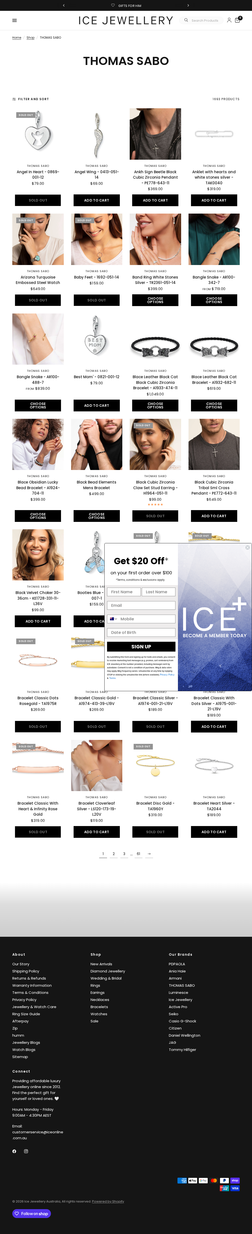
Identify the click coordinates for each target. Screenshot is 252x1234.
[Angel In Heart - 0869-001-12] (38, 134)
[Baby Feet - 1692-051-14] (97, 239)
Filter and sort (33, 99)
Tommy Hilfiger (182, 1049)
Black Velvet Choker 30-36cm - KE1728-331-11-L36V (38, 598)
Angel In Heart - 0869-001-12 (38, 174)
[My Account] (229, 20)
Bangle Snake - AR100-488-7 (38, 379)
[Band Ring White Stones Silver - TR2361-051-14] (155, 239)
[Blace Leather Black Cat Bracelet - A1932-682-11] (214, 339)
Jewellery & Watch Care (34, 1006)
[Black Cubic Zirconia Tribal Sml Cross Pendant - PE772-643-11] (214, 444)
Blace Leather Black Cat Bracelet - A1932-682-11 (214, 379)
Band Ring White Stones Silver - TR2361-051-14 (155, 280)
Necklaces (100, 999)
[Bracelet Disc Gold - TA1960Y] (155, 765)
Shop (30, 37)
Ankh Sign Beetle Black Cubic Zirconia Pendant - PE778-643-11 (155, 177)
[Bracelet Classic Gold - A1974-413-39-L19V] (97, 660)
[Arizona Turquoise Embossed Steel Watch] (38, 239)
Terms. (112, 678)
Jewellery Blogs (26, 1042)
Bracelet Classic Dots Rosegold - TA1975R (38, 700)
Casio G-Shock (182, 1021)
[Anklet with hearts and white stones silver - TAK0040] (214, 134)
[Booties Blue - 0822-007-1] (97, 555)
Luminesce (178, 992)
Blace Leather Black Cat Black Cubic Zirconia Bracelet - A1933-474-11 (155, 382)
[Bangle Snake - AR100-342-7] (214, 239)
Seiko (173, 1013)
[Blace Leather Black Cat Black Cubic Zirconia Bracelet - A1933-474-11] (155, 339)
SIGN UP (141, 646)
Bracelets (99, 1006)
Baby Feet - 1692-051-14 (96, 277)
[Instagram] (29, 1151)
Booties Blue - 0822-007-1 (97, 595)
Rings (95, 985)
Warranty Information (32, 985)
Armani (175, 978)
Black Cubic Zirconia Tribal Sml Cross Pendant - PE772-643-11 (213, 488)
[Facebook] (17, 1151)
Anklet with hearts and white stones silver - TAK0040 (214, 177)
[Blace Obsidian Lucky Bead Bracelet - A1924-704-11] (38, 444)
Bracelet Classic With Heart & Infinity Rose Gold (37, 809)
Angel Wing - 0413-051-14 (97, 174)
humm (18, 1035)
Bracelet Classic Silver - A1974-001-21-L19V (155, 700)
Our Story (20, 964)
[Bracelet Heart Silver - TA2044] (214, 765)
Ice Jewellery (180, 999)
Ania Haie (177, 971)
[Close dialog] (247, 547)
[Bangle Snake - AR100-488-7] (38, 339)
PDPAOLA (177, 964)
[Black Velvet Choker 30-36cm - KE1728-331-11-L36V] (38, 555)
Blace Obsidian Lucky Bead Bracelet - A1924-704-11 (38, 488)
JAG (172, 1042)
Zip (15, 1028)
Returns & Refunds (29, 978)
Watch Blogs (23, 1049)
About (18, 954)
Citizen (175, 1028)
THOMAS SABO (38, 166)
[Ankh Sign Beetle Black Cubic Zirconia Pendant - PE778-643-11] (155, 134)
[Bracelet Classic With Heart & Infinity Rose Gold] (38, 765)
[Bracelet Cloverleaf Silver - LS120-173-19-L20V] (97, 765)
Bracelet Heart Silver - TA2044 (214, 806)
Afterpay (20, 1021)
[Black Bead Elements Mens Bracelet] (97, 444)
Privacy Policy (24, 999)
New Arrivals (101, 964)
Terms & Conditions (30, 992)
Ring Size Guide (26, 1013)
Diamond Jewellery (108, 971)
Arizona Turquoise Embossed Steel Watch (38, 280)
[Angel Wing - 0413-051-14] (97, 134)
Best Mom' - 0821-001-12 (96, 376)
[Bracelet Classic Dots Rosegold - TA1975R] (38, 660)
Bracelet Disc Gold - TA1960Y (155, 806)
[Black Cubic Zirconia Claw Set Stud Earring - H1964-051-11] (155, 444)
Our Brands (180, 954)
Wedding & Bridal (106, 978)
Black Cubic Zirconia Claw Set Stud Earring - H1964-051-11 (155, 488)
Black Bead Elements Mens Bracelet (96, 485)
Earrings (98, 992)
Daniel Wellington (184, 1035)
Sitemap (20, 1056)
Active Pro (178, 1006)
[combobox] (112, 619)
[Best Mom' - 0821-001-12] (97, 339)
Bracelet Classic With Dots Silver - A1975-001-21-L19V (213, 703)
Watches (99, 1013)
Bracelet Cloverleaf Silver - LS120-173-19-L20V (96, 809)
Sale (94, 1021)
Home (16, 37)
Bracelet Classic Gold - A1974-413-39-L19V (97, 700)
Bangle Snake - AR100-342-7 (214, 280)
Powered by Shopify (108, 1201)
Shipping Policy (25, 971)
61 (138, 853)
